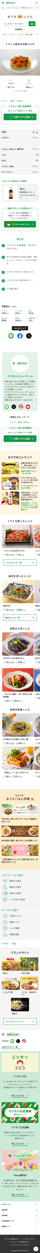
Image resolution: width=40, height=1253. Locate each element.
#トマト (5, 101)
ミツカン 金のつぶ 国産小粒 (12, 149)
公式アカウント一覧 (10, 1047)
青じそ (4, 160)
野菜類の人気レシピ (26, 7)
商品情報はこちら (26, 192)
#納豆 (12, 101)
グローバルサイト (24, 1245)
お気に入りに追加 (22, 117)
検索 (32, 24)
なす (4, 34)
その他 (5, 943)
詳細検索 (18, 29)
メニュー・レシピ (13, 7)
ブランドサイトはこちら (27, 196)
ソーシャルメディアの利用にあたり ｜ (20, 1242)
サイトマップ (14, 1245)
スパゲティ (5, 137)
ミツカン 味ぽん (8, 166)
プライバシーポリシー (29, 1239)
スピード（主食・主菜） (26, 34)
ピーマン (12, 34)
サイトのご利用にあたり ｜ (13, 1239)
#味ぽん (20, 101)
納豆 (14, 943)
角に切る (22, 245)
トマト (4, 155)
